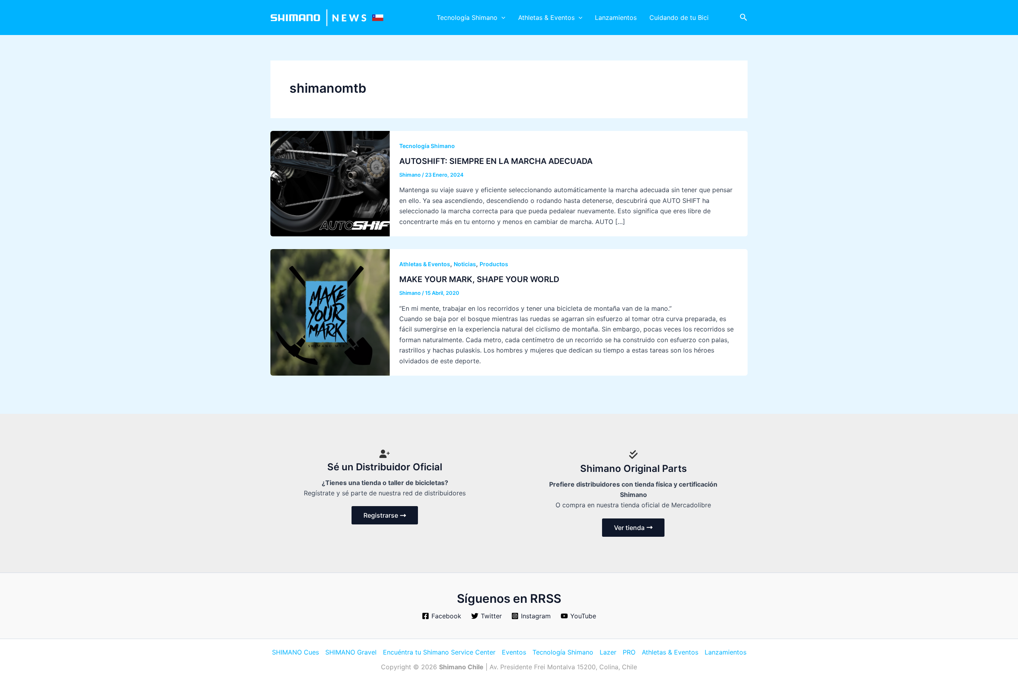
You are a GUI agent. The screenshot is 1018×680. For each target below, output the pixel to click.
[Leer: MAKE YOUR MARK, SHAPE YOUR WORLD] (330, 312)
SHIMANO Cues (295, 652)
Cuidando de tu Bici (679, 17)
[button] (501, 17)
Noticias (465, 264)
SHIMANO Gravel (351, 652)
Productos (494, 264)
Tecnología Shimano (467, 17)
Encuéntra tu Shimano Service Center (439, 652)
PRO (629, 652)
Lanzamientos (616, 17)
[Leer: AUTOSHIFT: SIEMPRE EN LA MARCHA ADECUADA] (330, 183)
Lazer (608, 652)
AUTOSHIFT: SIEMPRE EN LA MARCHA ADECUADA (496, 161)
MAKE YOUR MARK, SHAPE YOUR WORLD (479, 279)
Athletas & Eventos (546, 17)
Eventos (514, 652)
